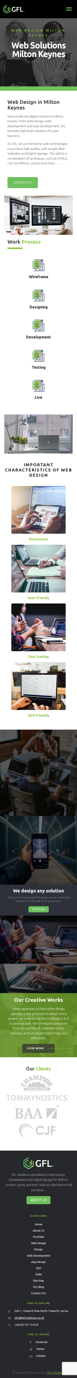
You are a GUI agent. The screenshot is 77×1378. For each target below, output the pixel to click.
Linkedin (41, 1355)
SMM (38, 1274)
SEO (38, 1268)
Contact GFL (38, 1293)
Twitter (40, 1349)
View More (35, 1048)
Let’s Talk (38, 909)
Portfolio (38, 1236)
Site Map (38, 1280)
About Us (38, 1200)
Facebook (41, 1342)
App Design (38, 1261)
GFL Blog (38, 1286)
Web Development (38, 1255)
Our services (22, 182)
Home (38, 1224)
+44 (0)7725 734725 (26, 1324)
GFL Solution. (55, 1372)
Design (38, 1249)
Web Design (38, 1243)
